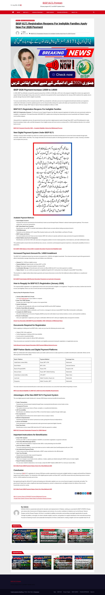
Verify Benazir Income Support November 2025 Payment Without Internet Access (35, 345)
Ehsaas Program (37, 12)
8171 (14, 534)
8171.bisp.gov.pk (23, 298)
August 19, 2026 (60, 565)
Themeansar (36, 592)
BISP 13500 (19, 558)
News (18, 12)
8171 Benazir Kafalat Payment (75, 534)
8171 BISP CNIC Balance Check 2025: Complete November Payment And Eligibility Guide (38, 248)
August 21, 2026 (19, 565)
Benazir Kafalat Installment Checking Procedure (63, 562)
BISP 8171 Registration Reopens (27, 20)
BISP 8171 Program (52, 3)
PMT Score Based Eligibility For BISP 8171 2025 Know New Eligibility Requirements (36, 390)
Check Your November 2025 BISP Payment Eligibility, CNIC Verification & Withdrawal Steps (38, 320)
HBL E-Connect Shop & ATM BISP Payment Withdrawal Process (30, 496)
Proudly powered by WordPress (17, 592)
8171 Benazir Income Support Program (80, 532)
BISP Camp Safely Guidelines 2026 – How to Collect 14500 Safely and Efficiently (52, 538)
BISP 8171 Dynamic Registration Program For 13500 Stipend (30, 430)
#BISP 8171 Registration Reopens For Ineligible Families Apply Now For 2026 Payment (53, 33)
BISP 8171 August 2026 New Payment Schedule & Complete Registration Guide (79, 538)
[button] (93, 12)
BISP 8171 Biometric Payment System (49, 534)
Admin (24, 31)
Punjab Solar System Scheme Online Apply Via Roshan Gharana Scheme (32, 498)
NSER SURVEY (50, 12)
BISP (23, 473)
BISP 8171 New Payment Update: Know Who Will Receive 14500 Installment (22, 538)
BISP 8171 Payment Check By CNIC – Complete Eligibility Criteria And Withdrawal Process (38, 128)
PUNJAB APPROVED (62, 12)
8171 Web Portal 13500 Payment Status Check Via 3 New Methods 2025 (33, 465)
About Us (74, 12)
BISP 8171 (26, 12)
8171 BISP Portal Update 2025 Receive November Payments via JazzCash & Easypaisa (37, 279)
